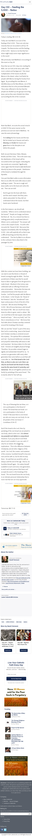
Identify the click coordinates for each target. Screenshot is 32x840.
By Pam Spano (14, 750)
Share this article (26, 514)
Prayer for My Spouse (17, 727)
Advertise (5, 801)
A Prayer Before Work (17, 748)
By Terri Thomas (15, 744)
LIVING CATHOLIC (10, 622)
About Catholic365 (7, 799)
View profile (18, 15)
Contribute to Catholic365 (9, 803)
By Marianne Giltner (15, 716)
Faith (3, 622)
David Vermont (12, 13)
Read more (8, 650)
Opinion (25, 622)
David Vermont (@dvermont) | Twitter (15, 583)
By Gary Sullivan (15, 723)
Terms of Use (6, 819)
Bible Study (18, 622)
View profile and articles (9, 589)
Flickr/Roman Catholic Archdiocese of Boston (13, 33)
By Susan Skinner (15, 729)
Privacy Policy (6, 821)
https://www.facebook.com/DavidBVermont (18, 581)
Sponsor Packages (14, 801)
